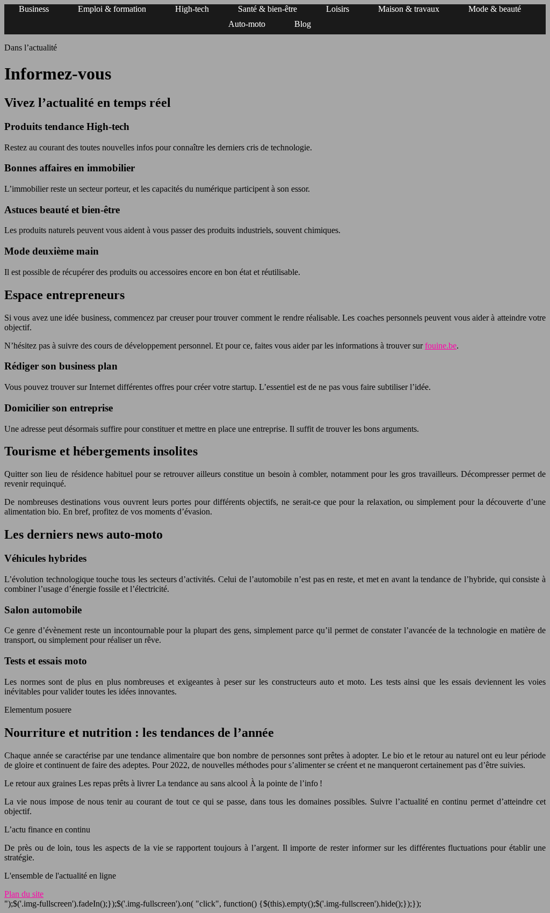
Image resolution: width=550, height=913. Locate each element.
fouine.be (441, 345)
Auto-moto (246, 23)
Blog (302, 23)
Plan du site (24, 893)
